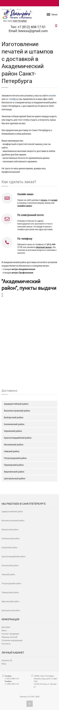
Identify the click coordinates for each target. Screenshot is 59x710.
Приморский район (14, 464)
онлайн (52, 95)
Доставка (6, 627)
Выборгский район (13, 417)
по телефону (12, 98)
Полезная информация (12, 640)
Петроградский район (15, 458)
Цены (4, 630)
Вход (4, 663)
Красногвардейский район (17, 437)
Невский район (11, 451)
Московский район (13, 444)
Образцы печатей (9, 637)
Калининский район (14, 424)
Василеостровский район (17, 410)
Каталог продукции (10, 633)
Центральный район (14, 478)
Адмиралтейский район (16, 403)
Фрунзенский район (14, 471)
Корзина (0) (7, 660)
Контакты (6, 643)
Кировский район (13, 430)
